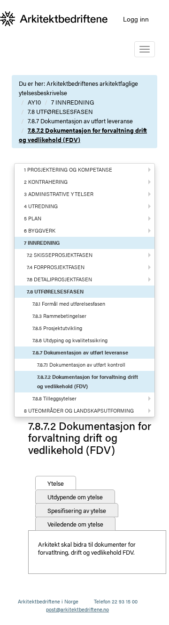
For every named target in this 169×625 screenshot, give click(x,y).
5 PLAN (32, 218)
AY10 (34, 102)
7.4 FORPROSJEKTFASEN (55, 267)
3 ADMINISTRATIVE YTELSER (58, 193)
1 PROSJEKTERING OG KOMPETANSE (68, 169)
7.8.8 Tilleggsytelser (54, 398)
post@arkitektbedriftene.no (77, 609)
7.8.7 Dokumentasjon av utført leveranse (80, 120)
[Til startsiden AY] (54, 18)
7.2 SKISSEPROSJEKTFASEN (59, 254)
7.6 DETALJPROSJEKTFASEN (59, 279)
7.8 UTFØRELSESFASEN (60, 111)
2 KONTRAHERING (46, 181)
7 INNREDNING (72, 102)
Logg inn (136, 18)
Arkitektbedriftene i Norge (48, 601)
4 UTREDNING (41, 206)
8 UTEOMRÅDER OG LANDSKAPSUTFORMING (79, 410)
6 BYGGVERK (39, 230)
